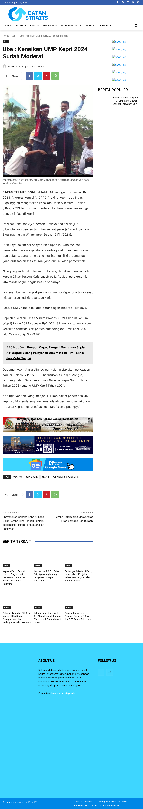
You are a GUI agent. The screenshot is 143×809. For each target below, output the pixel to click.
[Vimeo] (133, 3)
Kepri (14, 35)
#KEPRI (45, 476)
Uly (12, 66)
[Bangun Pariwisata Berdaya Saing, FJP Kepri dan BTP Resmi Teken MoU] (79, 599)
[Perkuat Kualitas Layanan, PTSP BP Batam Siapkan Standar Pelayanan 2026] (104, 100)
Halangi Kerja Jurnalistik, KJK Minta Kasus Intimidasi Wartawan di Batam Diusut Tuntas (48, 618)
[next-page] (11, 631)
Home (6, 35)
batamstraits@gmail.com (65, 693)
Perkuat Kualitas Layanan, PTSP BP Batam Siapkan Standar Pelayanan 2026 (126, 100)
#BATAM (17, 476)
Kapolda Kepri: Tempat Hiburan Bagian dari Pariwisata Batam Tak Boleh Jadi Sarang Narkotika (14, 577)
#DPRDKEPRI (32, 476)
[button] (136, 25)
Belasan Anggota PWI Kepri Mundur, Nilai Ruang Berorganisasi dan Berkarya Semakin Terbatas (17, 618)
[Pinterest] (46, 76)
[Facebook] (117, 3)
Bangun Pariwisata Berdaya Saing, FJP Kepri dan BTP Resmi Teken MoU (78, 616)
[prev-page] (5, 631)
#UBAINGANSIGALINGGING (66, 476)
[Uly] (5, 66)
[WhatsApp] (55, 76)
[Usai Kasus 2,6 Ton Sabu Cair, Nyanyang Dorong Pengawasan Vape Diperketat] (48, 557)
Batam (38, 565)
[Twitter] (128, 3)
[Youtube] (138, 3)
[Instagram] (123, 3)
